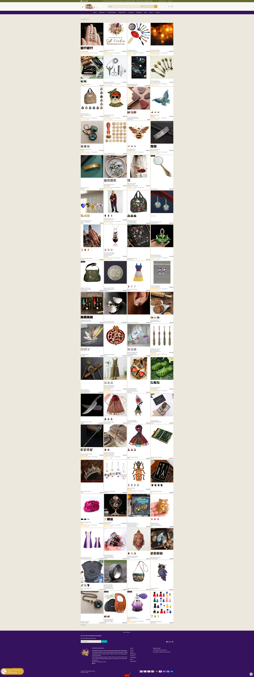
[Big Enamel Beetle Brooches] (138, 471)
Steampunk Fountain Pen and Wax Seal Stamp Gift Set (86, 321)
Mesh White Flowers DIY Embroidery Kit (109, 185)
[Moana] (152, 616)
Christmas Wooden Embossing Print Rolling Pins (155, 321)
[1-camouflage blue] (152, 382)
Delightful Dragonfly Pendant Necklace (85, 622)
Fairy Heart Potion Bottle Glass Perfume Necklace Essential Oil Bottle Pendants (109, 254)
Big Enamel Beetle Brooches (131, 489)
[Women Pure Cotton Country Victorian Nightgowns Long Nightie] (138, 166)
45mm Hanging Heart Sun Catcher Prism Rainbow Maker (86, 222)
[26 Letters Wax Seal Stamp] (115, 132)
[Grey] (85, 585)
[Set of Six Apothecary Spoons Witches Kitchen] (162, 67)
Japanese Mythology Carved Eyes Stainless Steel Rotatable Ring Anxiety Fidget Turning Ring (108, 587)
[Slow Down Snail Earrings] (138, 303)
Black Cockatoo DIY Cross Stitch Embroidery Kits (132, 85)
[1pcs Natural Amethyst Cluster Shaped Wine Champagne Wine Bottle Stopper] (115, 539)
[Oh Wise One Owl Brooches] (162, 571)
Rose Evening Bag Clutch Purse (86, 523)
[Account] (168, 6)
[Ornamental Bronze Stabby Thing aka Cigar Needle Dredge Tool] (92, 368)
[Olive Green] (82, 585)
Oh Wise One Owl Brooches (154, 589)
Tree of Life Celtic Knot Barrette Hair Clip (155, 150)
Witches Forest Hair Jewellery (85, 188)
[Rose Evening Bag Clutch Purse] (92, 505)
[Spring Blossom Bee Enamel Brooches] (138, 132)
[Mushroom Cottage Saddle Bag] (138, 571)
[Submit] (155, 6)
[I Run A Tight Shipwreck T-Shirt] (92, 571)
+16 (114, 215)
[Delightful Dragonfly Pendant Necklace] (92, 602)
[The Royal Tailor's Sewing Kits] (162, 471)
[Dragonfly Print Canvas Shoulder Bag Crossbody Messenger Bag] (92, 272)
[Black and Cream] (108, 215)
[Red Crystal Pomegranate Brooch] (115, 335)
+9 (91, 215)
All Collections (133, 657)
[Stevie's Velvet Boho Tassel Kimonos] (92, 236)
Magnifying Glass (154, 189)
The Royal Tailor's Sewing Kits (156, 492)
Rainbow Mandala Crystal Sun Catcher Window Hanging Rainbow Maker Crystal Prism (132, 354)
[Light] (108, 449)
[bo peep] (132, 286)
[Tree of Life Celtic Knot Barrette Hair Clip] (162, 132)
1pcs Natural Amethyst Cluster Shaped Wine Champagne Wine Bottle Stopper (109, 557)
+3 (161, 112)
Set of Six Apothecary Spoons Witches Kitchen (156, 81)
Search (131, 648)
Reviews (132, 652)
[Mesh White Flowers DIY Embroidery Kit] (115, 166)
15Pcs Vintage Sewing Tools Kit (85, 85)
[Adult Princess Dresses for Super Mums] (162, 602)
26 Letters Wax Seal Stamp (109, 153)
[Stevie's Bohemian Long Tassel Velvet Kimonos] (115, 201)
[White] (128, 180)
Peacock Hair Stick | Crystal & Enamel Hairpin (86, 454)
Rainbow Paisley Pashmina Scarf (132, 458)
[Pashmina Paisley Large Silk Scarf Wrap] (115, 405)
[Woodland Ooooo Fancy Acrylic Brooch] (115, 98)
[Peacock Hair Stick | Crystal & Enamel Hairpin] (92, 436)
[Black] (88, 585)
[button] (127, 675)
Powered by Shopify (84, 672)
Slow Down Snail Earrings (132, 322)
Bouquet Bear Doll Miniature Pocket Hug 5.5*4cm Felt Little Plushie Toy (156, 525)
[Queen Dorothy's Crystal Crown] (92, 471)
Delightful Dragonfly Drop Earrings (86, 150)
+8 (91, 249)
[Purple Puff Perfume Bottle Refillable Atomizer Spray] (138, 602)
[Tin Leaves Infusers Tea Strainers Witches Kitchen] (115, 303)
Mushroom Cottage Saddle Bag (133, 589)
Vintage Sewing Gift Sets (109, 82)
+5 (114, 519)
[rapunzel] (128, 286)
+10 (138, 286)
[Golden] (111, 215)
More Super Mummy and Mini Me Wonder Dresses (86, 558)
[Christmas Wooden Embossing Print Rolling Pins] (162, 303)
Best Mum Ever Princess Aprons (132, 290)
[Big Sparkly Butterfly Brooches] (162, 98)
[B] (111, 519)
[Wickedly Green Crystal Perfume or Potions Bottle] (162, 236)
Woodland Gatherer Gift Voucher (109, 51)
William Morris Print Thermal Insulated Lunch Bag (86, 115)
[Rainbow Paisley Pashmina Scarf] (138, 436)
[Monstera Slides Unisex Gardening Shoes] (162, 368)
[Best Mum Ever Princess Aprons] (138, 272)
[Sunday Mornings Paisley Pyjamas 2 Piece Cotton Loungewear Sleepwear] (115, 436)
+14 (114, 418)
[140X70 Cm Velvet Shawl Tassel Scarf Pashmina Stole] (138, 539)
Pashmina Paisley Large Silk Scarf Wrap (109, 422)
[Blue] (108, 382)
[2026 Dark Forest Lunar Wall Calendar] (138, 236)
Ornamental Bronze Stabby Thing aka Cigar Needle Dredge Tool (85, 391)
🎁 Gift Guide (133, 653)
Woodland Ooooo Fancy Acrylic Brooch (109, 116)
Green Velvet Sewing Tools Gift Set (156, 458)
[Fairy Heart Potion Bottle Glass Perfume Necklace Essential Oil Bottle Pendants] (115, 236)
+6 (161, 382)
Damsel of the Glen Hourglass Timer (108, 523)
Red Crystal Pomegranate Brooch (109, 355)
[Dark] (105, 449)
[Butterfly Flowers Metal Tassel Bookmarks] (162, 539)
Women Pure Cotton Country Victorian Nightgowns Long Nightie (132, 184)
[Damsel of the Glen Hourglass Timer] (115, 505)
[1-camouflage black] (155, 382)
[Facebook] (81, 1)
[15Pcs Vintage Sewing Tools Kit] (92, 67)
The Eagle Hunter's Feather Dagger (86, 422)
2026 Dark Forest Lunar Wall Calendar (132, 259)
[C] (108, 519)
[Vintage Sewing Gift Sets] (115, 67)
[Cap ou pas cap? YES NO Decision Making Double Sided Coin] (115, 272)
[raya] (155, 616)
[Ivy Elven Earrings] (92, 34)
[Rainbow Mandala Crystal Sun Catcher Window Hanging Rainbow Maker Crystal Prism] (138, 335)
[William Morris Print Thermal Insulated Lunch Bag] (92, 98)
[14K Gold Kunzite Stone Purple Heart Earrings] (162, 272)
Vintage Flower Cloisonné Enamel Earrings (156, 222)
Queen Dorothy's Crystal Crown (86, 492)
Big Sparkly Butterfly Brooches (155, 116)
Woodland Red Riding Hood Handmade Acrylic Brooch (132, 422)
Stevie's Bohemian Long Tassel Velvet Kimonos (109, 219)
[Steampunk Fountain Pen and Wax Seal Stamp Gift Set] (92, 303)
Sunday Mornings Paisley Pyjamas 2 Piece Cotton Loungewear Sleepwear (109, 454)
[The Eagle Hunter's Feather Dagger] (92, 405)
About (131, 659)
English (170, 1)
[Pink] (111, 382)
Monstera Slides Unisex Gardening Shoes (155, 388)
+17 (161, 616)
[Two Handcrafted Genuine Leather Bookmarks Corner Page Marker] (138, 98)
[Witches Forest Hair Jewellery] (92, 166)
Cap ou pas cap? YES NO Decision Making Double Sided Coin (109, 289)
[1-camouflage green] (158, 382)
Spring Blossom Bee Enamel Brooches (131, 150)
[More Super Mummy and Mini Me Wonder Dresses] (92, 539)
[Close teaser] (130, 673)
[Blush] (82, 249)
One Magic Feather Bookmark (85, 355)
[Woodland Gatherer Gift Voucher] (115, 34)
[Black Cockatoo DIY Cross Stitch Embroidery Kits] (138, 67)
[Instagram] (83, 1)
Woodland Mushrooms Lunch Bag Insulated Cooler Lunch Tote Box (132, 222)
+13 (114, 249)
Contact (131, 650)
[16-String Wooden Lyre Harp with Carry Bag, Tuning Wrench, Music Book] (115, 602)
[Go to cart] (172, 6)
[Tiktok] (85, 1)
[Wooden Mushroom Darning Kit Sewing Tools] (138, 34)
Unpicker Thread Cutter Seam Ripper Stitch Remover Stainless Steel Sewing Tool (156, 350)
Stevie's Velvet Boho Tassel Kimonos (86, 259)
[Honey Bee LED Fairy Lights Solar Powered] (162, 34)
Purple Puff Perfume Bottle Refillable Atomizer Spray (132, 618)
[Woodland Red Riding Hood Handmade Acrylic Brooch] (138, 405)
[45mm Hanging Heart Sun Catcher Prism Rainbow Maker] (92, 201)
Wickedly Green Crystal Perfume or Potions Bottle (156, 256)
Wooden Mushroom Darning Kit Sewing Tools (132, 51)
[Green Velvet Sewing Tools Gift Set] (162, 436)
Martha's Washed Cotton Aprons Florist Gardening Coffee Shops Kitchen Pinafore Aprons (109, 387)
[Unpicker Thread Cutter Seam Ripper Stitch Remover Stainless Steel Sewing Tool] (162, 335)
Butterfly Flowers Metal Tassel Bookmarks (156, 558)
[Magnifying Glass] (162, 166)
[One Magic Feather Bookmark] (92, 335)
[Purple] (105, 215)
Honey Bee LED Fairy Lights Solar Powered (155, 51)
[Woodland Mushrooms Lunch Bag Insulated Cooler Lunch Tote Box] (138, 201)
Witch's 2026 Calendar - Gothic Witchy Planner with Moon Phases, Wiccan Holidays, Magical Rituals (133, 525)
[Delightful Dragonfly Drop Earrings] (92, 132)
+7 (91, 146)
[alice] (135, 286)
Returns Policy (133, 661)
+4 (91, 349)
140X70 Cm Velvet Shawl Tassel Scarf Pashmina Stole (132, 557)
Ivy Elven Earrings (84, 51)
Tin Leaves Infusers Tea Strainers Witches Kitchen (109, 322)
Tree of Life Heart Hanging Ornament (109, 492)
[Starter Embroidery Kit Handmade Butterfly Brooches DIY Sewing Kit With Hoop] (138, 368)
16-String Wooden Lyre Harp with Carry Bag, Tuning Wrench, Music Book (109, 621)
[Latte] (105, 382)
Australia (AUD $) (162, 1)
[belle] (158, 616)
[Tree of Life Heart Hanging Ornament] (115, 471)
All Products (132, 655)
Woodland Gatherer (91, 671)
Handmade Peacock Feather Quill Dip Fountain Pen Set (156, 422)
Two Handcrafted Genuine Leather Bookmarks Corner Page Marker (133, 118)
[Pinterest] (87, 1)
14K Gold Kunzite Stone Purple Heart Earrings (155, 286)
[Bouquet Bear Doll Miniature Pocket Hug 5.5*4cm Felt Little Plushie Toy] (162, 505)
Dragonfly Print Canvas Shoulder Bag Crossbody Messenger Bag (86, 289)
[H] (105, 519)
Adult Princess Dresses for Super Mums (156, 622)
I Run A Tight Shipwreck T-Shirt (86, 589)
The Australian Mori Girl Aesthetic (160, 650)
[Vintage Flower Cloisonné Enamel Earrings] (162, 201)
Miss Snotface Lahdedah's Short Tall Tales (161, 652)
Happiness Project (157, 648)
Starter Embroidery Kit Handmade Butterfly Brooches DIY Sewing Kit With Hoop (132, 390)
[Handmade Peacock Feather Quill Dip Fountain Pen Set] (162, 405)
